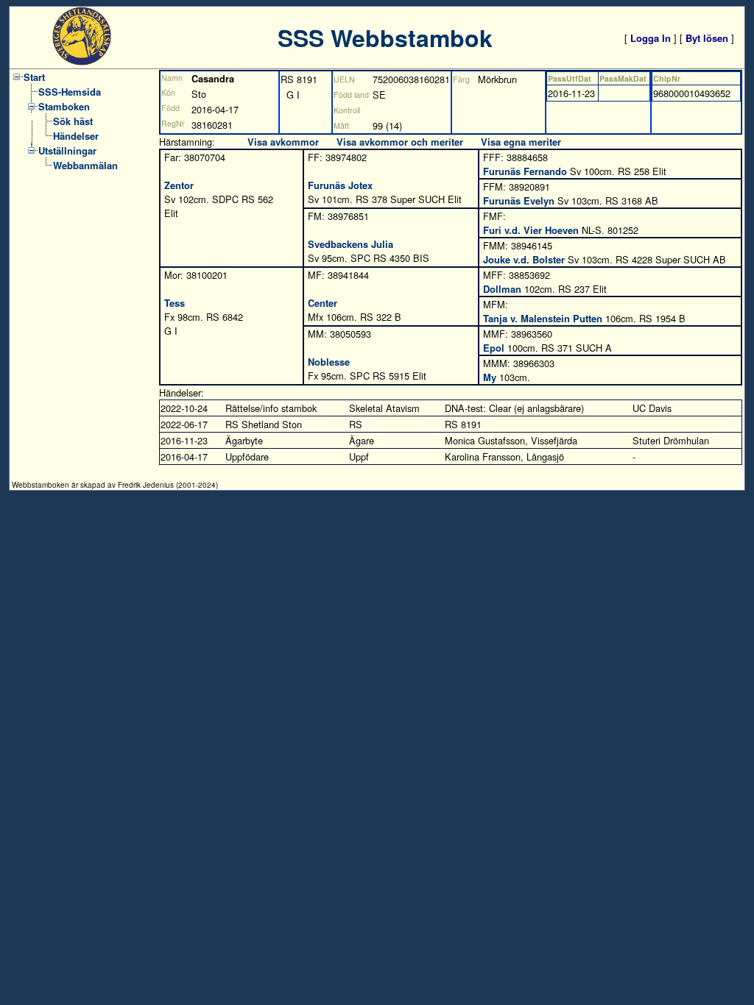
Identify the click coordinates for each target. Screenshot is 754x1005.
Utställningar (67, 150)
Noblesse (329, 362)
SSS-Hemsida (69, 92)
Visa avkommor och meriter (400, 142)
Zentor (179, 185)
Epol (493, 348)
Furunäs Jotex (340, 185)
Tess (174, 303)
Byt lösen (707, 38)
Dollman (502, 289)
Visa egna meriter (521, 142)
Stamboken (64, 106)
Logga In (650, 38)
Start (34, 77)
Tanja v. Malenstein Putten (542, 318)
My (489, 377)
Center (322, 303)
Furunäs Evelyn (518, 200)
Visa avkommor (283, 142)
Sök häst (73, 121)
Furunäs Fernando (525, 171)
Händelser (76, 136)
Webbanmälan (85, 165)
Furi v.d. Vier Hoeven (531, 230)
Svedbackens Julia (350, 244)
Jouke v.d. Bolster (524, 259)
